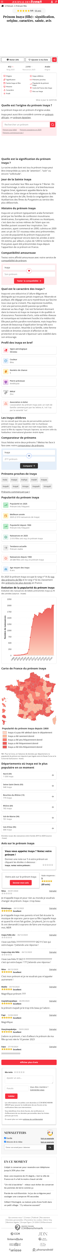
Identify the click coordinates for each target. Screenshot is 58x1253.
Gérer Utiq (48, 1220)
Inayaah (36, 486)
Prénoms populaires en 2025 (30, 130)
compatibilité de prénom (14, 260)
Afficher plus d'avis (29, 1062)
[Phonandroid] (43, 1250)
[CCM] (15, 1234)
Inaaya (14, 479)
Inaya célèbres (38, 76)
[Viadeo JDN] (43, 1244)
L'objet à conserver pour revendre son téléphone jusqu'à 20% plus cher (27, 1169)
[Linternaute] (15, 1239)
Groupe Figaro (26, 1222)
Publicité (35, 1218)
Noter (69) (14, 59)
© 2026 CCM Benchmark (42, 1222)
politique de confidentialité (33, 1119)
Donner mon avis (21, 882)
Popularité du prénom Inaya (41, 84)
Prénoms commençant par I (13, 133)
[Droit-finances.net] (43, 1239)
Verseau (13, 351)
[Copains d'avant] (15, 1244)
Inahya (24, 479)
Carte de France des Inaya (42, 88)
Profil (8, 94)
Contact (27, 1218)
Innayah (47, 486)
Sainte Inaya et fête (13, 83)
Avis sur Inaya (38, 91)
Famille (9, 1138)
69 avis (38, 10)
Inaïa (5, 479)
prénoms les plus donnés (18, 582)
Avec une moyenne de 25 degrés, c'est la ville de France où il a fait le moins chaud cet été (26, 1177)
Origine (9, 76)
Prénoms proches (39, 80)
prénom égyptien (22, 117)
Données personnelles (14, 1220)
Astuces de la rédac (14, 1142)
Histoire (9, 87)
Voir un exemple (47, 1138)
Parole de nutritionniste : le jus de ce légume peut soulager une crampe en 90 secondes (27, 1195)
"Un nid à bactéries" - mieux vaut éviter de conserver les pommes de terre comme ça (29, 1186)
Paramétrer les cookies (33, 1220)
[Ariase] (15, 1249)
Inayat (15, 486)
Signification (10, 80)
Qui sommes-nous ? (15, 1218)
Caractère (10, 90)
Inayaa (44, 479)
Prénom (9, 6)
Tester (27, 281)
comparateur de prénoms (30, 445)
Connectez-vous (37, 1090)
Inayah (6, 486)
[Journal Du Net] (43, 1234)
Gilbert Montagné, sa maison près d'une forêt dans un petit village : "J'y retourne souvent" (28, 1203)
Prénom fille (21, 6)
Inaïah (34, 479)
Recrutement (45, 1218)
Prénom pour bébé (10, 130)
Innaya (25, 486)
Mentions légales (12, 1222)
